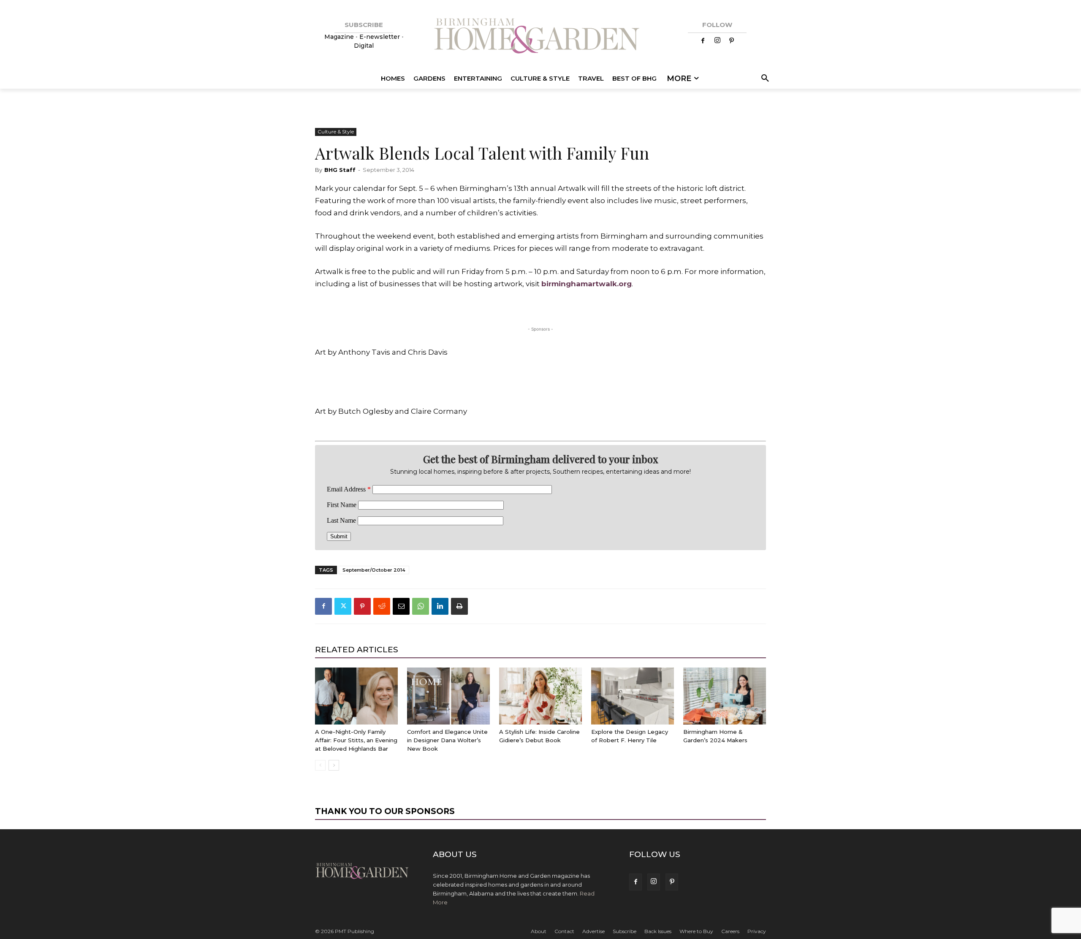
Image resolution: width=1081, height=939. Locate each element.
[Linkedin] (440, 606)
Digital (364, 45)
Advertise (593, 931)
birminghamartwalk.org (586, 284)
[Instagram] (717, 41)
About (538, 931)
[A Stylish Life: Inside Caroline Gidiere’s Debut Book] (540, 696)
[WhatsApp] (420, 606)
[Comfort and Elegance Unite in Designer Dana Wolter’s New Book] (448, 696)
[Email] (401, 606)
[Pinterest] (731, 41)
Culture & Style (336, 131)
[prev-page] (320, 765)
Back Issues (657, 931)
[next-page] (334, 765)
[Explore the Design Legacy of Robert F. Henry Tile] (632, 696)
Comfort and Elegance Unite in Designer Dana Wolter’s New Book (447, 740)
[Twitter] (342, 606)
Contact (564, 931)
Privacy (756, 931)
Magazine (340, 37)
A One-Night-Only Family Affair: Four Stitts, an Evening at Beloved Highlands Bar (356, 740)
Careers (730, 931)
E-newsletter (379, 37)
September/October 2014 (373, 570)
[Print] (459, 606)
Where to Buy (696, 931)
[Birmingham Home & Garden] (540, 37)
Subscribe (624, 931)
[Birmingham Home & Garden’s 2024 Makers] (724, 696)
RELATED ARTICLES (356, 649)
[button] (763, 78)
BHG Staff (340, 169)
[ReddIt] (381, 606)
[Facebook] (703, 41)
